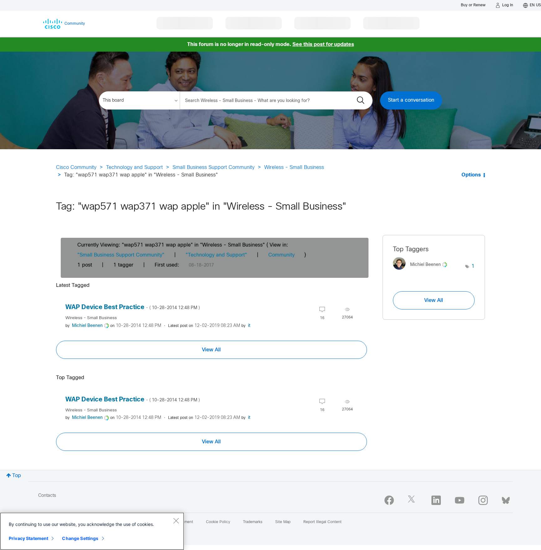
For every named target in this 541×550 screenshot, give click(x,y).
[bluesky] (506, 499)
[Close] (176, 520)
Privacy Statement (28, 538)
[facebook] (389, 500)
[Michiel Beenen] (422, 271)
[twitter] (412, 500)
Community (281, 255)
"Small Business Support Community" (120, 255)
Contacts (47, 496)
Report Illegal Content (322, 522)
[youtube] (459, 500)
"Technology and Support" (216, 255)
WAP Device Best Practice (132, 307)
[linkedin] (436, 500)
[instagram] (483, 500)
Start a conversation (411, 100)
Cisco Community (76, 167)
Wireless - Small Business (294, 167)
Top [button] (16, 475)
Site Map (283, 522)
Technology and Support (134, 167)
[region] (92, 531)
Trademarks (252, 522)
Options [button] (471, 175)
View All (211, 349)
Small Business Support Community (214, 167)
